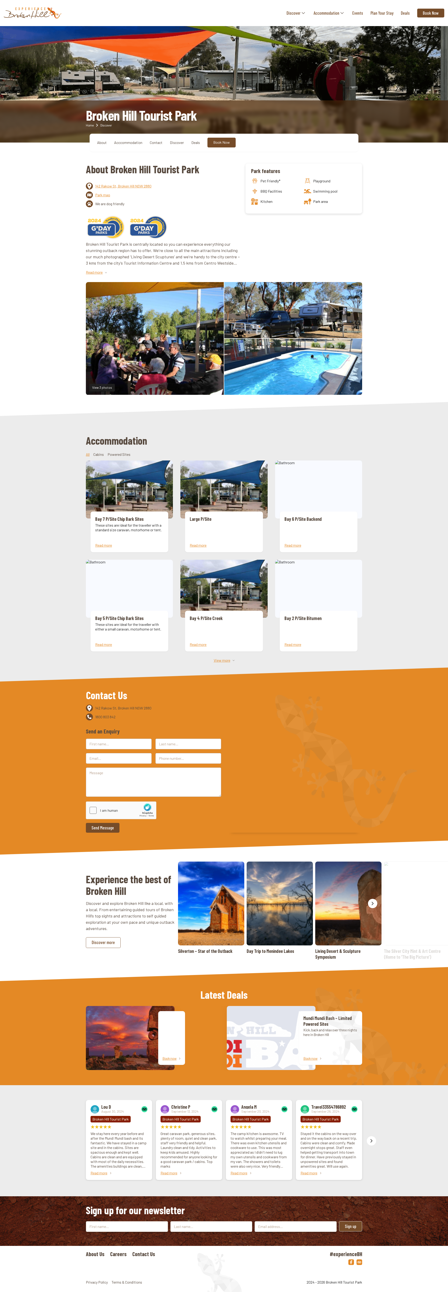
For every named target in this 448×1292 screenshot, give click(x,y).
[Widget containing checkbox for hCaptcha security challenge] (121, 810)
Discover (294, 13)
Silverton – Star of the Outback (211, 908)
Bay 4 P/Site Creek (223, 605)
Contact (156, 142)
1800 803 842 (105, 717)
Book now (169, 1058)
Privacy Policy (97, 1282)
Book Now (431, 13)
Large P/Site (223, 506)
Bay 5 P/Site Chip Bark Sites (129, 605)
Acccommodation (128, 142)
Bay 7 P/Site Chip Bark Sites (129, 506)
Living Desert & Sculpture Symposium (348, 911)
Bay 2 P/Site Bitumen (318, 605)
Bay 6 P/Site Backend (318, 506)
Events (357, 13)
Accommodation (326, 13)
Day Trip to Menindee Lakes (280, 908)
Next (372, 903)
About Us (95, 1254)
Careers (118, 1254)
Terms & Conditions (127, 1282)
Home (90, 125)
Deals (405, 13)
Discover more (103, 942)
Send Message (102, 827)
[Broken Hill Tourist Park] (33, 13)
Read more (99, 1173)
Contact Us (143, 1254)
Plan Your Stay (382, 13)
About (102, 142)
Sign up (350, 1226)
